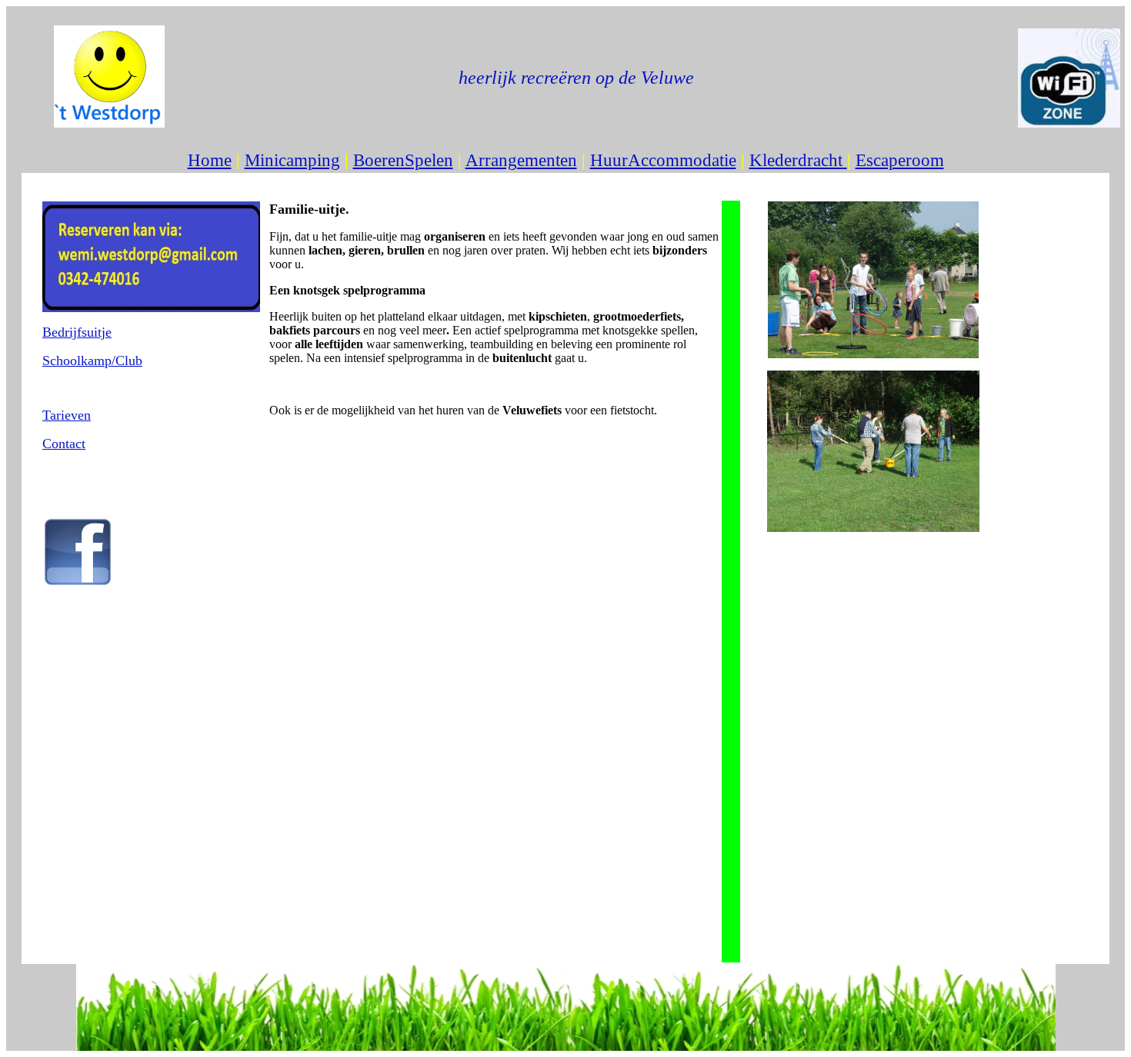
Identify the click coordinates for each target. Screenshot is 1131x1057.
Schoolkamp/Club (92, 360)
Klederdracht (795, 160)
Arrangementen (521, 160)
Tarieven (66, 415)
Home (210, 160)
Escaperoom (900, 160)
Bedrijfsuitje (77, 332)
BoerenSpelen (403, 160)
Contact (63, 443)
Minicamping (292, 160)
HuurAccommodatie (663, 160)
